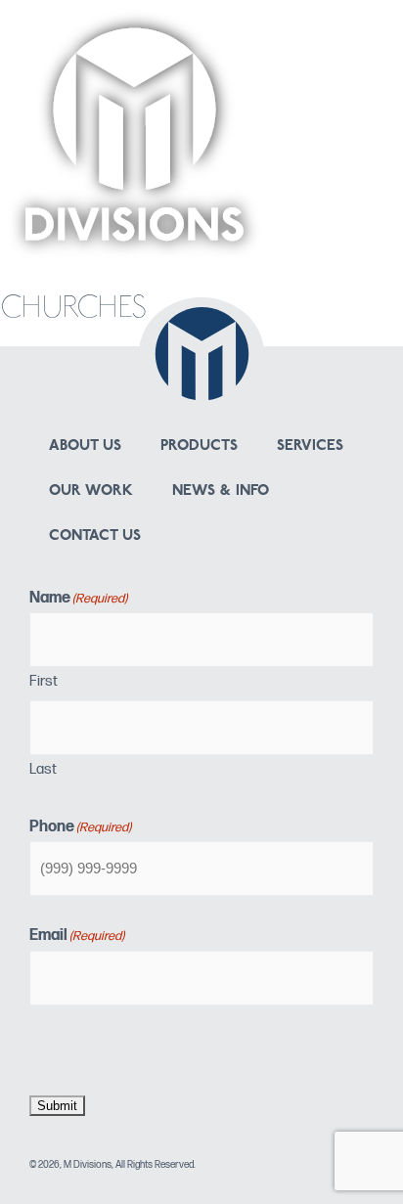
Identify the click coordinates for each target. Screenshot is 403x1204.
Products (199, 446)
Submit (57, 1105)
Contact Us (95, 536)
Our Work (91, 491)
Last (43, 769)
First (43, 681)
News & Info (220, 491)
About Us (85, 446)
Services (310, 446)
